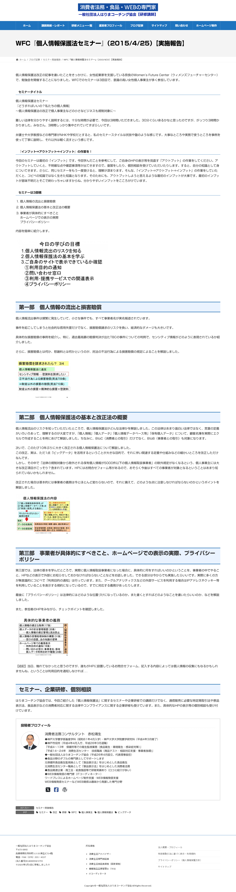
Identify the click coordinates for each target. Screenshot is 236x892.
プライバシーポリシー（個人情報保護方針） (180, 860)
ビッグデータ (124, 812)
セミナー (43, 812)
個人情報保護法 (105, 812)
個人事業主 (87, 812)
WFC (74, 812)
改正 (55, 812)
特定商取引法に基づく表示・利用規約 (177, 853)
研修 (64, 812)
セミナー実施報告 (45, 808)
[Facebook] (56, 789)
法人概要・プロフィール (170, 847)
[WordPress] (64, 789)
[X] (48, 789)
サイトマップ (164, 866)
